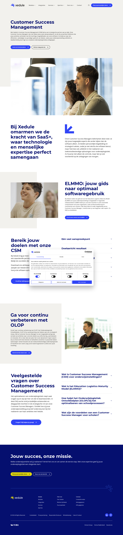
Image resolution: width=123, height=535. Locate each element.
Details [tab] (61, 256)
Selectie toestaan (61, 282)
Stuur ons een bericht (41, 474)
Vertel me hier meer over (19, 353)
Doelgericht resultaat (74, 248)
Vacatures (109, 525)
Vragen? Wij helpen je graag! (25, 422)
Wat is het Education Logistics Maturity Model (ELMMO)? (85, 387)
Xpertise (40, 508)
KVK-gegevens (80, 505)
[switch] (53, 276)
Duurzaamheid (61, 505)
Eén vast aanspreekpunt (76, 239)
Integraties (41, 5)
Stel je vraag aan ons (39, 47)
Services (40, 505)
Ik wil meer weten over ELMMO (76, 217)
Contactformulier (80, 499)
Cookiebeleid (33, 515)
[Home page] (18, 5)
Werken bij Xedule (62, 502)
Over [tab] (83, 256)
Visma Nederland (99, 525)
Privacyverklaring (42, 515)
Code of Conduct (77, 515)
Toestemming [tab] (40, 256)
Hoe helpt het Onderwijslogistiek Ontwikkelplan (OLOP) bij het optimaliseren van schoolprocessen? (83, 400)
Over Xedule (60, 499)
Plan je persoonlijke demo (100, 5)
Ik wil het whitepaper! (23, 281)
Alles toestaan (82, 282)
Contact (79, 5)
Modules (40, 499)
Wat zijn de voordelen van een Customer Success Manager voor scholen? (85, 413)
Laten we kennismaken (19, 47)
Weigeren (41, 282)
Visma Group (88, 525)
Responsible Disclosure (55, 515)
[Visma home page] (15, 525)
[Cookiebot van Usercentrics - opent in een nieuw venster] (86, 252)
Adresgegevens (80, 502)
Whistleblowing (67, 515)
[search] (88, 5)
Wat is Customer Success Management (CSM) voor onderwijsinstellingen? (85, 375)
